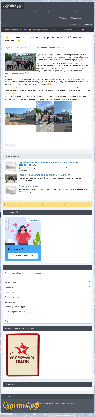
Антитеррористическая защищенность (20, 311)
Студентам (9, 287)
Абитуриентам (10, 282)
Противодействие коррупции (16, 306)
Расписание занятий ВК (26, 11)
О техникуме (10, 278)
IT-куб (42, 11)
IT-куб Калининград (13, 321)
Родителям (9, 292)
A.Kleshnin (40, 406)
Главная (6, 29)
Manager (19, 47)
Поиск (63, 18)
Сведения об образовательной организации (23, 273)
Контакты (78, 11)
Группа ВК (9, 11)
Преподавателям (12, 297)
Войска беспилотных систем (59, 11)
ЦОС (7, 316)
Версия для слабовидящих (81, 24)
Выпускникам (10, 302)
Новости (15, 29)
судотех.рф (12, 6)
